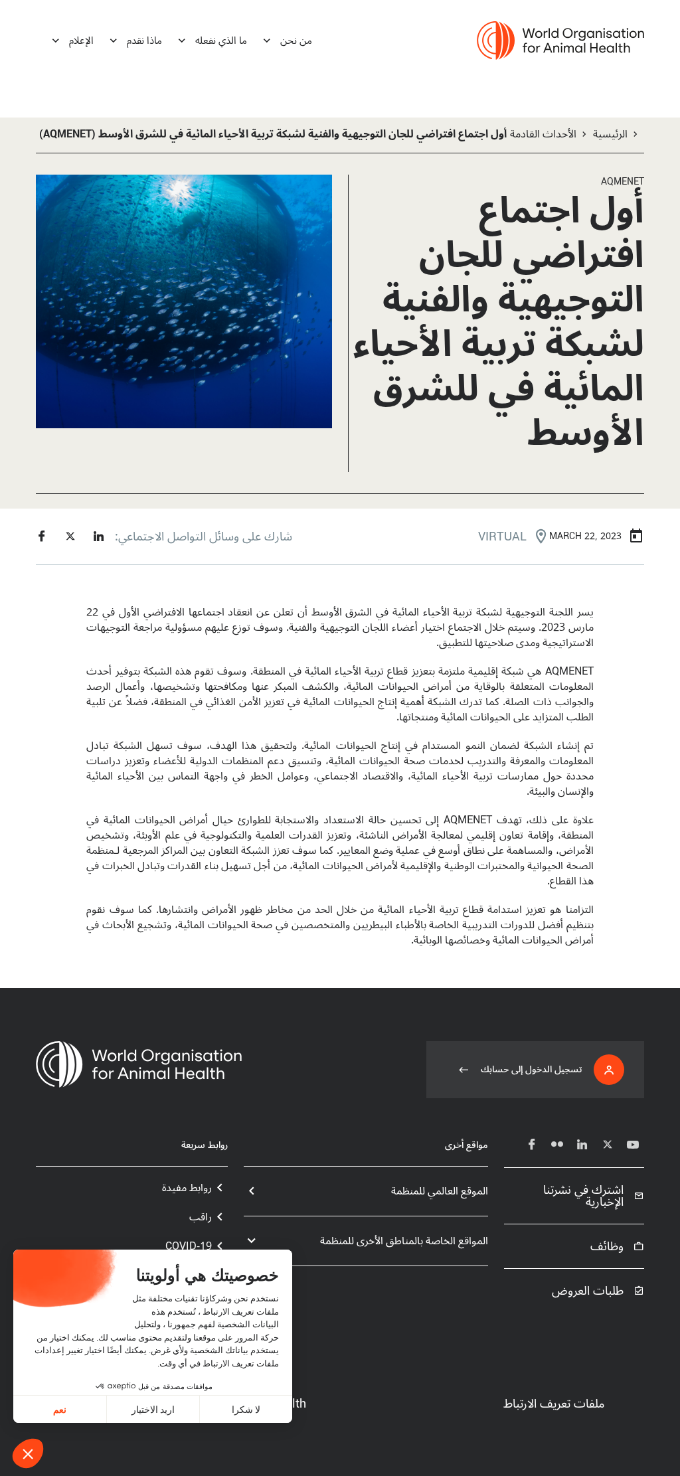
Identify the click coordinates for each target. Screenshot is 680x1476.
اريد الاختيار (153, 1409)
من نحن (296, 40)
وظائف (607, 1246)
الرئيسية (610, 134)
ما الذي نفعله (221, 40)
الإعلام (81, 40)
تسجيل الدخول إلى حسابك (531, 1069)
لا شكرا (246, 1409)
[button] (28, 1453)
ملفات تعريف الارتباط (553, 1403)
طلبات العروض (588, 1291)
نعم (59, 1409)
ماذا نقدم (144, 40)
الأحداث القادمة (543, 134)
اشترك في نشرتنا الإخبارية (583, 1196)
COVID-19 (188, 1246)
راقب (200, 1217)
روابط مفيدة (187, 1188)
